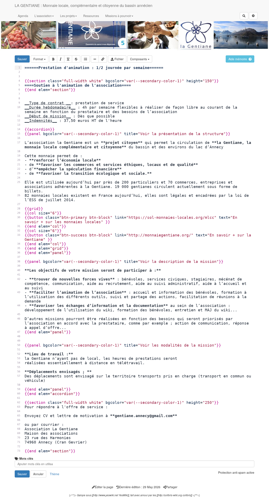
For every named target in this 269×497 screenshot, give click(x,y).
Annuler (38, 474)
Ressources (91, 16)
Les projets (67, 16)
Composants (139, 59)
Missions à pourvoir (118, 16)
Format (38, 59)
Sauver (22, 59)
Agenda (23, 16)
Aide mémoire (237, 59)
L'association (43, 16)
